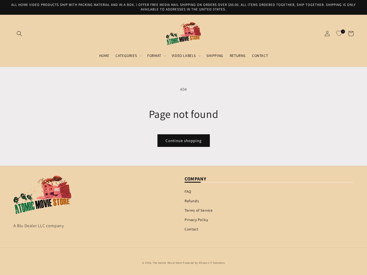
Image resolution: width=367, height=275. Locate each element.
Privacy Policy (196, 219)
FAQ (188, 191)
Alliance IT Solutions (212, 263)
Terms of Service (199, 210)
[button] (19, 33)
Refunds (192, 200)
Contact (191, 229)
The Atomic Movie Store (167, 263)
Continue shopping (183, 140)
